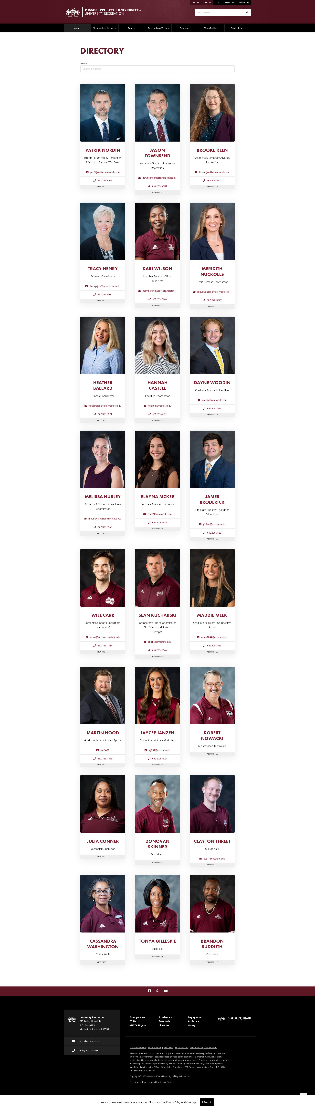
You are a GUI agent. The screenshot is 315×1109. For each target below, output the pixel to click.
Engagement (195, 1017)
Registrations (244, 2)
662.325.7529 (214, 408)
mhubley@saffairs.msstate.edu (104, 518)
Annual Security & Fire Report (203, 1047)
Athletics (193, 1021)
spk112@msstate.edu (159, 642)
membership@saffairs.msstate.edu (161, 291)
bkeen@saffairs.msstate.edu (214, 172)
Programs (184, 28)
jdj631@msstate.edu (159, 750)
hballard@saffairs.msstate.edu (104, 405)
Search (83, 63)
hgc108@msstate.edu (159, 405)
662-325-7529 (104, 758)
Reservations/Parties (158, 28)
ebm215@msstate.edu (159, 514)
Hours (218, 2)
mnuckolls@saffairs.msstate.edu (214, 291)
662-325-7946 (159, 522)
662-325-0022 (214, 300)
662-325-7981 (159, 186)
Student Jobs (237, 28)
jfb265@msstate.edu (214, 524)
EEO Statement (154, 1047)
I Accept (206, 1102)
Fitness (131, 28)
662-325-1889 (104, 645)
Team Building (211, 28)
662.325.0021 (104, 414)
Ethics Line (168, 1047)
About (81, 28)
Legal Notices (181, 1047)
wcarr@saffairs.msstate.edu (104, 637)
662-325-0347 (159, 650)
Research (164, 1021)
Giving (191, 1025)
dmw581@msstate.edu (214, 400)
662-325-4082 (104, 294)
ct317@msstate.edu (214, 858)
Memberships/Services (104, 28)
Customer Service (138, 1047)
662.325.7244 (159, 299)
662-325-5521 (214, 180)
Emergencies (137, 1017)
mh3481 (104, 750)
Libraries (164, 1025)
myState (197, 2)
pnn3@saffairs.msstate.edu (105, 172)
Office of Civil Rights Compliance (169, 1067)
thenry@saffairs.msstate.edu (104, 286)
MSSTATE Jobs (138, 1025)
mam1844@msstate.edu (214, 637)
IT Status (135, 1021)
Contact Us (229, 2)
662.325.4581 (159, 414)
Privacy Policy (173, 1102)
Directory (208, 2)
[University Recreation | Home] (108, 12)
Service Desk (165, 1082)
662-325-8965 (104, 180)
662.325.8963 (104, 527)
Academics (165, 1017)
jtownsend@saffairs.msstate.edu (160, 177)
